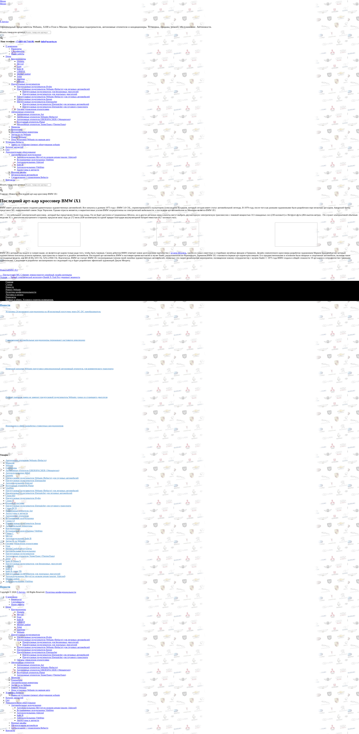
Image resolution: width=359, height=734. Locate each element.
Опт (8, 149)
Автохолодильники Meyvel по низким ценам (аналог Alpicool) (47, 157)
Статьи (9, 284)
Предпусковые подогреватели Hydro (34, 86)
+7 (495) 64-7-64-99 (24, 41)
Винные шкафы (18, 172)
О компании (11, 46)
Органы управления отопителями (33, 109)
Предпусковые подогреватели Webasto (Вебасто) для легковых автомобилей (53, 89)
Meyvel (20, 64)
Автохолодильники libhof (18, 473)
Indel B (20, 69)
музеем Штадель (178, 253)
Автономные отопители (22, 112)
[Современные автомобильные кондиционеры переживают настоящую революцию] (16, 353)
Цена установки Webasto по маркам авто (30, 139)
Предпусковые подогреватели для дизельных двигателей (49, 94)
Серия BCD (11, 508)
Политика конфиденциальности (21, 292)
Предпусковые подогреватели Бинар (34, 99)
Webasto (20, 81)
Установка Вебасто (15, 142)
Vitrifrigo (21, 79)
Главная (9, 282)
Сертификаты (17, 51)
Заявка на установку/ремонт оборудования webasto (35, 144)
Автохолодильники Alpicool (30, 162)
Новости (4, 270)
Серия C (10, 533)
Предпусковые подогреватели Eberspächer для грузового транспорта (55, 107)
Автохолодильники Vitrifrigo (30, 167)
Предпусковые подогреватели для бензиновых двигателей (50, 91)
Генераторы (16, 129)
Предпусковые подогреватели (25, 84)
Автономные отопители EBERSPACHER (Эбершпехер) (44, 119)
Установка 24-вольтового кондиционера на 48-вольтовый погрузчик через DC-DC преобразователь (53, 311)
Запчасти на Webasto (21, 134)
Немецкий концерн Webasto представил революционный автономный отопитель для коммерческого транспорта (59, 368)
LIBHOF (21, 71)
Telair (19, 76)
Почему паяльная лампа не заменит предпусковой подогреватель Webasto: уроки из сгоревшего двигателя (56, 397)
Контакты (10, 180)
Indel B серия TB (14, 571)
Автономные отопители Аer (30, 114)
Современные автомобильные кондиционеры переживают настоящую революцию (45, 340)
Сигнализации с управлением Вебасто (29, 177)
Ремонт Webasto (18, 137)
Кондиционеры (18, 59)
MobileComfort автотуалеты (19, 548)
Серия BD (10, 495)
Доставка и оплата (14, 294)
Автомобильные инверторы (24, 132)
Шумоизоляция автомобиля (24, 175)
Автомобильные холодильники (26, 154)
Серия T (9, 501)
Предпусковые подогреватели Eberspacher (37, 102)
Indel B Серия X (13, 561)
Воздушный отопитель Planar (31, 122)
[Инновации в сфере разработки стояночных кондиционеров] (16, 439)
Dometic (20, 61)
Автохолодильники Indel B (18, 538)
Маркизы (15, 127)
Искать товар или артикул (12, 32)
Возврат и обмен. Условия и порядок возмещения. (30, 299)
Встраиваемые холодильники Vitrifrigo (35, 159)
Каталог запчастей (14, 147)
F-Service (4, 21)
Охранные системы (15, 503)
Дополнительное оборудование (21, 152)
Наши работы (17, 54)
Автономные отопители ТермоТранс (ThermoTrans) (41, 124)
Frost (19, 66)
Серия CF (10, 521)
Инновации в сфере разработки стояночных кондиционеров (34, 426)
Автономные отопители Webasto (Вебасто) (37, 117)
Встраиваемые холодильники (20, 518)
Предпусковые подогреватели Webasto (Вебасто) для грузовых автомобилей (53, 96)
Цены (8, 56)
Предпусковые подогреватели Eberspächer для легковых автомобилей (55, 104)
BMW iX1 (13, 270)
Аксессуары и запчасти (28, 170)
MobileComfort (24, 74)
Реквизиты (16, 49)
